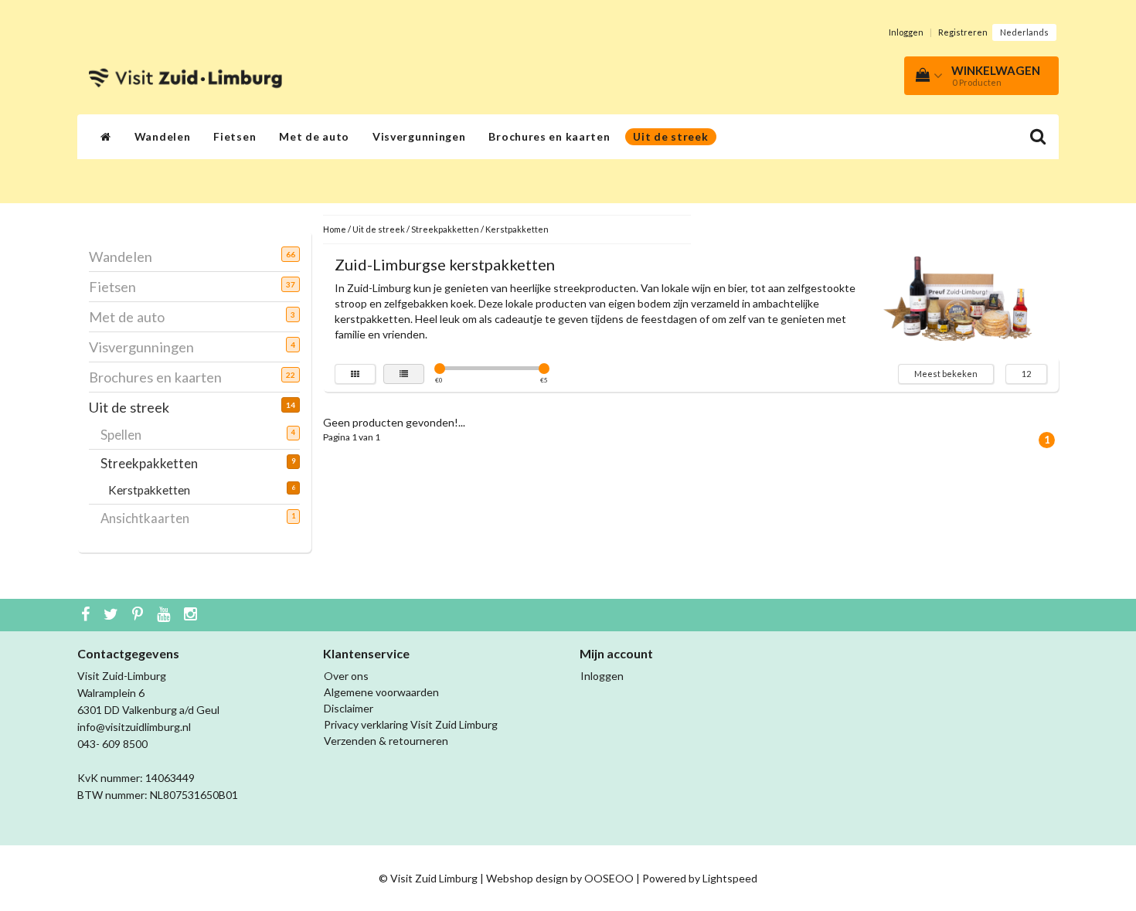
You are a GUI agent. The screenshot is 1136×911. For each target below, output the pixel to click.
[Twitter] (113, 615)
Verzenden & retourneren (386, 740)
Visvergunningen (419, 136)
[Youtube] (165, 615)
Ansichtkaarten (150, 518)
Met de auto (314, 136)
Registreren (963, 32)
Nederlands (1024, 32)
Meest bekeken (946, 374)
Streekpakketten (154, 463)
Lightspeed (729, 878)
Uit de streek (670, 136)
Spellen (126, 435)
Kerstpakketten (158, 490)
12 (1026, 374)
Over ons (346, 675)
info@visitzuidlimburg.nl (134, 726)
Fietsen (234, 136)
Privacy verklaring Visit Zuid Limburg (411, 724)
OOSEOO (609, 878)
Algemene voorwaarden (381, 692)
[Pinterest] (139, 615)
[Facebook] (87, 615)
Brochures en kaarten (549, 136)
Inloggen (906, 32)
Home (334, 229)
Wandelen (162, 136)
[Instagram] (192, 615)
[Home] (106, 136)
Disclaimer (348, 708)
